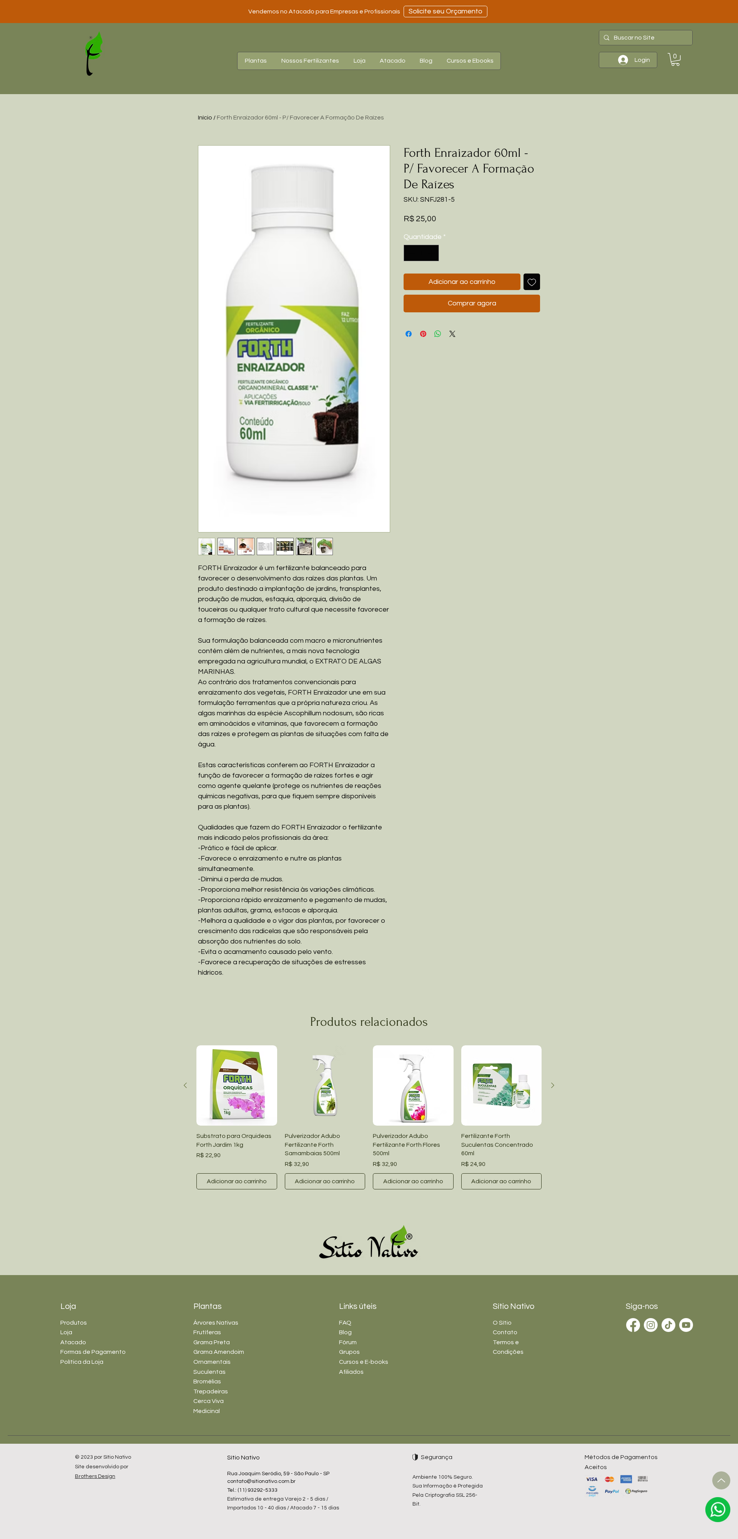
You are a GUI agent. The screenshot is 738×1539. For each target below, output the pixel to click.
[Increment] (432, 253)
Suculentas (209, 1372)
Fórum (348, 1342)
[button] (256, 61)
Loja (66, 1332)
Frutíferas (207, 1332)
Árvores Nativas (215, 1323)
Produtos (73, 1323)
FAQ (345, 1323)
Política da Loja (81, 1362)
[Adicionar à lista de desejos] (532, 282)
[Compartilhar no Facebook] (408, 333)
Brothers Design (95, 1476)
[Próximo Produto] (552, 1085)
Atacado (73, 1342)
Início (205, 117)
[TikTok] (668, 1325)
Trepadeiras (210, 1391)
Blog (345, 1332)
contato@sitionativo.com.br (261, 1481)
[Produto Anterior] (185, 1085)
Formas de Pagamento (93, 1352)
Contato (505, 1332)
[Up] (721, 1480)
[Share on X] (452, 333)
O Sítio (502, 1323)
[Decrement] (411, 253)
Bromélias (207, 1381)
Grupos (349, 1352)
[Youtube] (686, 1325)
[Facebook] (633, 1325)
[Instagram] (651, 1325)
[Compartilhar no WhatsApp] (437, 333)
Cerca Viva (208, 1401)
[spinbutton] (421, 253)
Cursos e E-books (363, 1362)
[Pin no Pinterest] (423, 333)
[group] (369, 1117)
